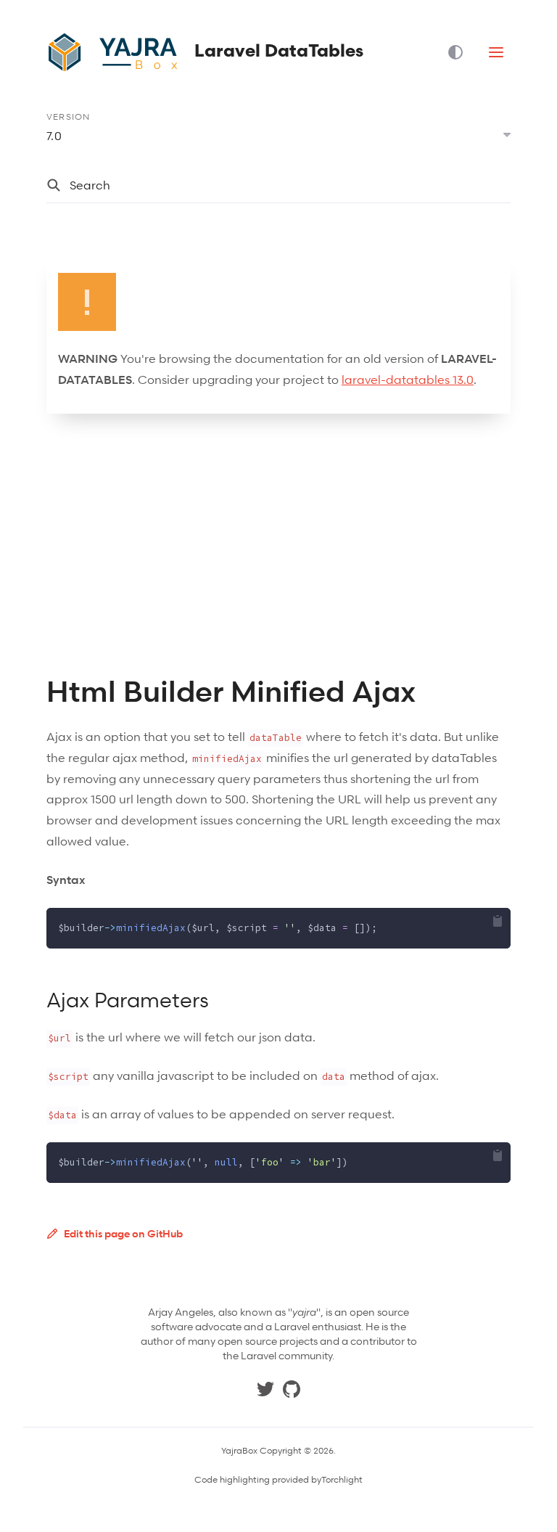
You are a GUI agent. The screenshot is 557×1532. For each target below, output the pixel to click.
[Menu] (496, 52)
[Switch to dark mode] (461, 52)
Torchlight (342, 1480)
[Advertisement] (278, 544)
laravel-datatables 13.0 (408, 379)
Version (68, 116)
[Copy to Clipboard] (497, 921)
